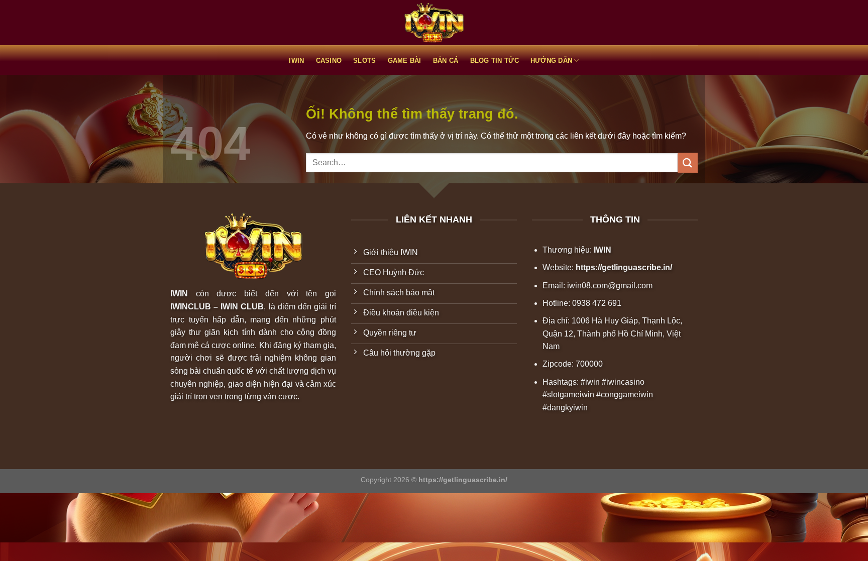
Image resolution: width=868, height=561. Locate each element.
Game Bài (404, 60)
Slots (364, 60)
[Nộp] (688, 162)
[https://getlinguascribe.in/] (434, 23)
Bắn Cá (446, 60)
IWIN (296, 60)
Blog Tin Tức (494, 60)
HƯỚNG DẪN (551, 60)
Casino (329, 60)
